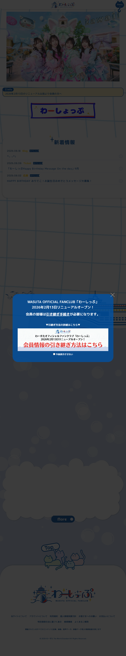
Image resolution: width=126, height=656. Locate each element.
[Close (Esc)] (112, 295)
